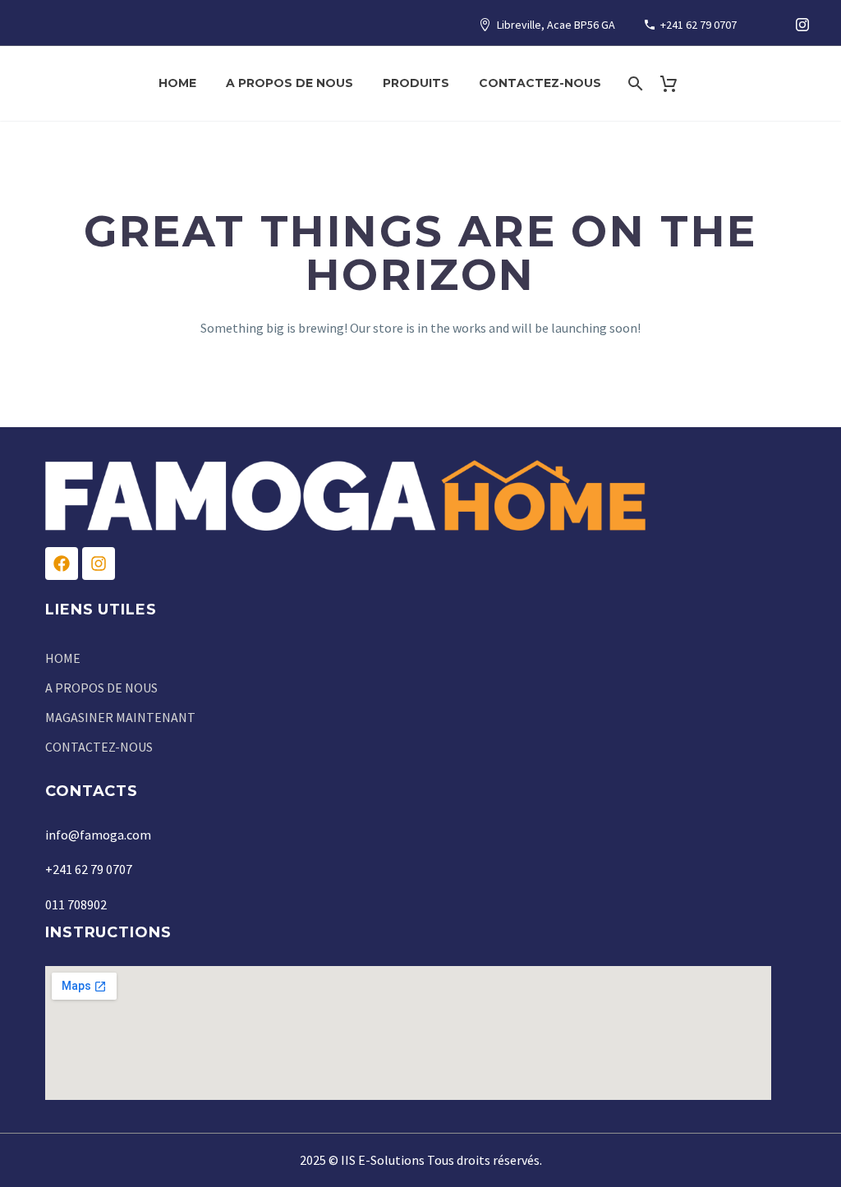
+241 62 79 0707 (698, 24)
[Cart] (675, 83)
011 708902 (76, 904)
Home (177, 83)
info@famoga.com (98, 834)
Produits (416, 83)
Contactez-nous (540, 83)
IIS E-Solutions (383, 1160)
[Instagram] (802, 24)
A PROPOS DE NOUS (289, 83)
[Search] (634, 83)
